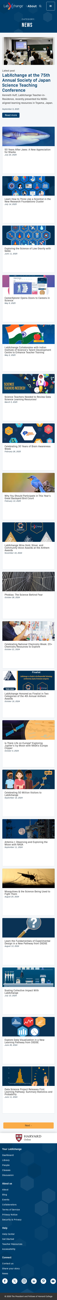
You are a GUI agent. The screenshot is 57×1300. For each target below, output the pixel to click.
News (5, 1273)
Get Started (8, 1239)
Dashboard (8, 1155)
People (6, 1165)
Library (6, 1160)
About (5, 1189)
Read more (11, 115)
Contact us (7, 1263)
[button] (42, 6)
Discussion (8, 1175)
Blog (4, 1194)
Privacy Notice (9, 1214)
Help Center (8, 1234)
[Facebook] (5, 1281)
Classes (6, 1170)
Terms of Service (11, 1209)
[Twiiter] (14, 1281)
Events (5, 1199)
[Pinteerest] (43, 1281)
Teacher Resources (12, 1244)
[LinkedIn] (34, 1281)
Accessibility (8, 1249)
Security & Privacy (11, 1219)
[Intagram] (24, 1281)
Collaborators (9, 1204)
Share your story (11, 1268)
